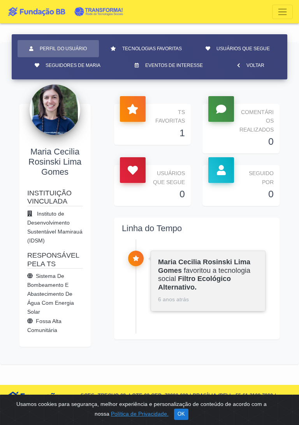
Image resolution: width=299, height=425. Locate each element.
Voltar (255, 65)
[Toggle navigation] (282, 12)
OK (181, 414)
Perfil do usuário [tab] (63, 48)
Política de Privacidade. (140, 414)
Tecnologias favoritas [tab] (152, 48)
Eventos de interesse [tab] (174, 65)
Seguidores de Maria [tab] (73, 65)
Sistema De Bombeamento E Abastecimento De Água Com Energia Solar (50, 294)
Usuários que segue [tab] (243, 48)
